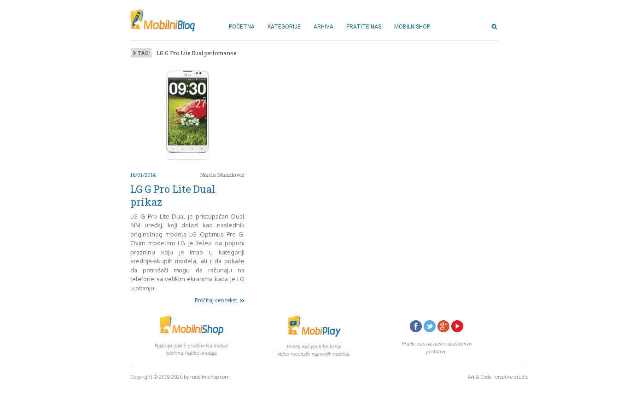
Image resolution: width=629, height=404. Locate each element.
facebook (416, 326)
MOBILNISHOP (412, 26)
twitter (430, 326)
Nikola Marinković (222, 174)
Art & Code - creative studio (498, 377)
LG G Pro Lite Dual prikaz (172, 195)
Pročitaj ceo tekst (216, 300)
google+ (443, 326)
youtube (457, 326)
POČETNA (242, 26)
